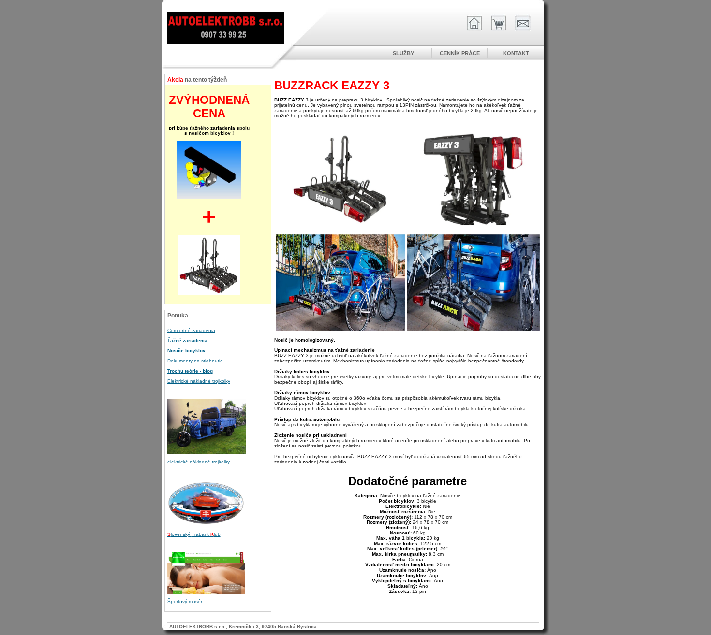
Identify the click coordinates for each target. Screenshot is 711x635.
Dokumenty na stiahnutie (195, 360)
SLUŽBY (403, 53)
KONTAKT (516, 53)
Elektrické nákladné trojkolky (198, 381)
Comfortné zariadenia (191, 330)
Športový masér (184, 601)
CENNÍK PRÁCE (460, 53)
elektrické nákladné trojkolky (198, 461)
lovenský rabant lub (194, 534)
